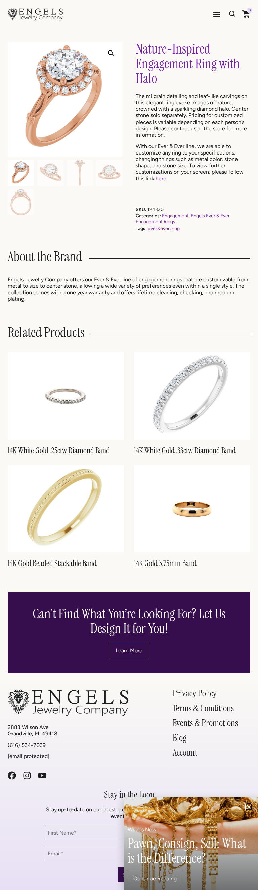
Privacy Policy (195, 693)
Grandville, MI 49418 (32, 733)
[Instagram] (27, 775)
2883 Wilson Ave (28, 727)
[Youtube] (42, 775)
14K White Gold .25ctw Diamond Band (59, 450)
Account (185, 752)
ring (176, 228)
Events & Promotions (205, 723)
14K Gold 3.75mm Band (165, 563)
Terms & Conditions (203, 708)
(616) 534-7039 (27, 745)
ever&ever (159, 228)
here (161, 178)
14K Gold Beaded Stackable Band (52, 563)
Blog (179, 738)
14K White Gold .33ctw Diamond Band (185, 450)
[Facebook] (12, 775)
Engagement (175, 215)
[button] (216, 14)
